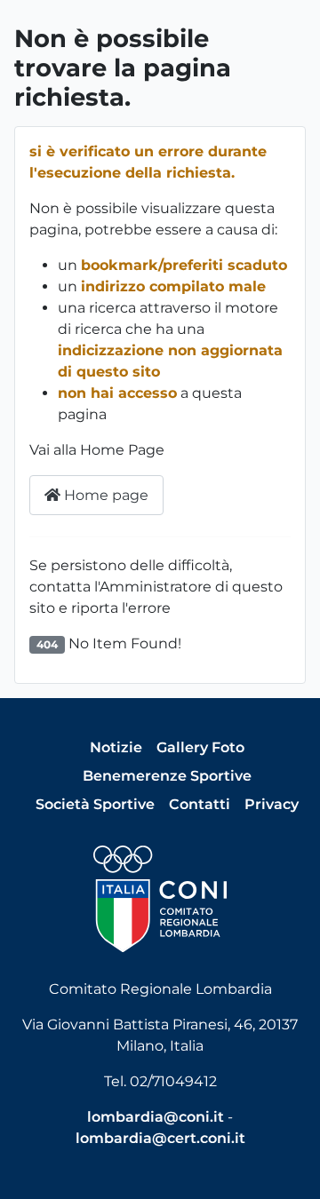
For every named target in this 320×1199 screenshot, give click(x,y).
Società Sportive (95, 804)
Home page (104, 495)
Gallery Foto (200, 747)
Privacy (271, 804)
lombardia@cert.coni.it (160, 1138)
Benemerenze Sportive (167, 775)
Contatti (199, 804)
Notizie (116, 747)
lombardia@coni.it (155, 1116)
